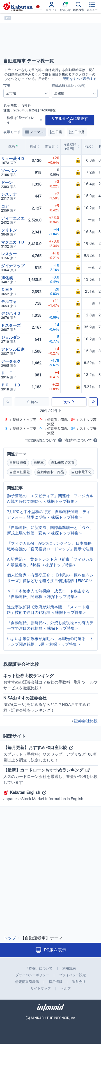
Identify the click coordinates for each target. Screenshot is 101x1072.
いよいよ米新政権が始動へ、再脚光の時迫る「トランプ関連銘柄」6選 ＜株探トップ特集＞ (50, 641)
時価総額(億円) (69, 146)
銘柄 (11, 146)
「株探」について (39, 968)
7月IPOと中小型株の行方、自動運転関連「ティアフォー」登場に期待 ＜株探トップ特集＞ (48, 514)
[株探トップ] (18, 6)
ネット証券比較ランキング (50, 681)
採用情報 (55, 982)
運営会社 (79, 982)
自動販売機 (18, 463)
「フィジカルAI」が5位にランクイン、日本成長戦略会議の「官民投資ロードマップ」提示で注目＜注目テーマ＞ (50, 546)
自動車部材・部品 (50, 472)
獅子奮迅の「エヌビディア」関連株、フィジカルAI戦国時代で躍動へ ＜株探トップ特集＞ (50, 499)
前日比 (50, 146)
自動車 (39, 463)
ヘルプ (66, 988)
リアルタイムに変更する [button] (69, 119)
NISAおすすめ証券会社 (46, 703)
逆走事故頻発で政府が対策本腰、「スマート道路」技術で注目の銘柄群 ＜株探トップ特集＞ (48, 610)
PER (87, 146)
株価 (33, 146)
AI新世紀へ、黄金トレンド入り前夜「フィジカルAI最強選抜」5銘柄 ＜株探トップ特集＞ (50, 562)
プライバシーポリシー (32, 975)
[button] (71, 161)
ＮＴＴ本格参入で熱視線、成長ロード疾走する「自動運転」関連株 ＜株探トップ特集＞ (48, 594)
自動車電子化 (81, 472)
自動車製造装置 (63, 463)
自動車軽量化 (20, 472)
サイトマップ (41, 988)
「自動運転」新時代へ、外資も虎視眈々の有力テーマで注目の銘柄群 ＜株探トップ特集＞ (50, 626)
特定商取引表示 (27, 982)
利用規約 (69, 968)
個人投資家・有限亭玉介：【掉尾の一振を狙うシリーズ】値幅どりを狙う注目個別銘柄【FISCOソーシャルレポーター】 (50, 578)
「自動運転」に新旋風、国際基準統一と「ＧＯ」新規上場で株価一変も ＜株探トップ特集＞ (50, 530)
